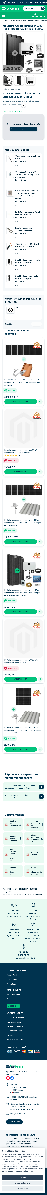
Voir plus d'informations (12, 111)
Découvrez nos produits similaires (23, 129)
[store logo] (10, 8)
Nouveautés (12, 979)
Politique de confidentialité (23, 1171)
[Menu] (4, 15)
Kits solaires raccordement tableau (28, 894)
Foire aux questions (15, 1026)
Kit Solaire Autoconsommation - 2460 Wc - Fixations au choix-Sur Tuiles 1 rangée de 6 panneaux (22, 382)
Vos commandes (13, 994)
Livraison (10, 1035)
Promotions (11, 984)
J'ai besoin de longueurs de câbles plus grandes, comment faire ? (20, 786)
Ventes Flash (12, 975)
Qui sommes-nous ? (15, 1031)
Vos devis (10, 999)
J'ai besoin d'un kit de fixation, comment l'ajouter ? (18, 796)
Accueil (5, 21)
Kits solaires (21, 21)
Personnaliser (23, 1189)
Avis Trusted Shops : (17, 2)
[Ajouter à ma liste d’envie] (40, 401)
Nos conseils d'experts (16, 1017)
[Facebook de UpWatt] (12, 1078)
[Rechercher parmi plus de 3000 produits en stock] (43, 8)
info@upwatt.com (17, 1114)
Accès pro (12, 1006)
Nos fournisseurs (14, 1022)
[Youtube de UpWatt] (8, 1078)
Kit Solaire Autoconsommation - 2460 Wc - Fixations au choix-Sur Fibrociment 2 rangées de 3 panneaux (23, 730)
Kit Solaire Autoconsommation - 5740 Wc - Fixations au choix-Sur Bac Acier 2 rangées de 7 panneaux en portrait (22, 592)
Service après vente (15, 1039)
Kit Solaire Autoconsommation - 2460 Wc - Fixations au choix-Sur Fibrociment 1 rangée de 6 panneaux (22, 522)
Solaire (12, 21)
